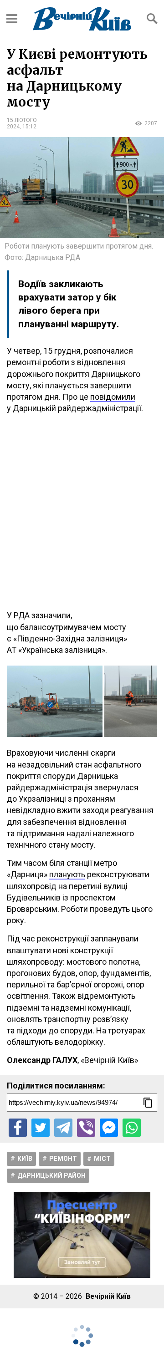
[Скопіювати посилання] (148, 1102)
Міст (102, 1158)
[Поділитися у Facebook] (18, 1128)
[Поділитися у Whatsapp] (132, 1128)
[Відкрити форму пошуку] (152, 18)
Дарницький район (51, 1175)
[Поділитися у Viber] (86, 1128)
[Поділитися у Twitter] (40, 1128)
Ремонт (63, 1158)
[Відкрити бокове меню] (12, 18)
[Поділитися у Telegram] (63, 1128)
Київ (24, 1158)
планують (67, 874)
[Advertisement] (82, 512)
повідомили (112, 397)
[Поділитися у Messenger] (109, 1128)
